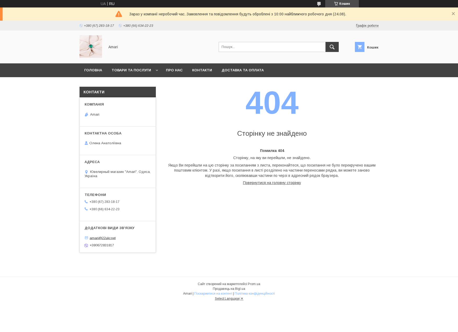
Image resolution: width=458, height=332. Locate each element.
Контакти (202, 70)
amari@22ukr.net (103, 238)
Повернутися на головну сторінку (272, 183)
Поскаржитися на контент (213, 293)
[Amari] (91, 56)
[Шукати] (332, 47)
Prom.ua (254, 284)
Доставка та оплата (243, 70)
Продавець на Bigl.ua (229, 289)
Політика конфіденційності (255, 293)
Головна (93, 70)
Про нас (174, 70)
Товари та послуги (131, 70)
